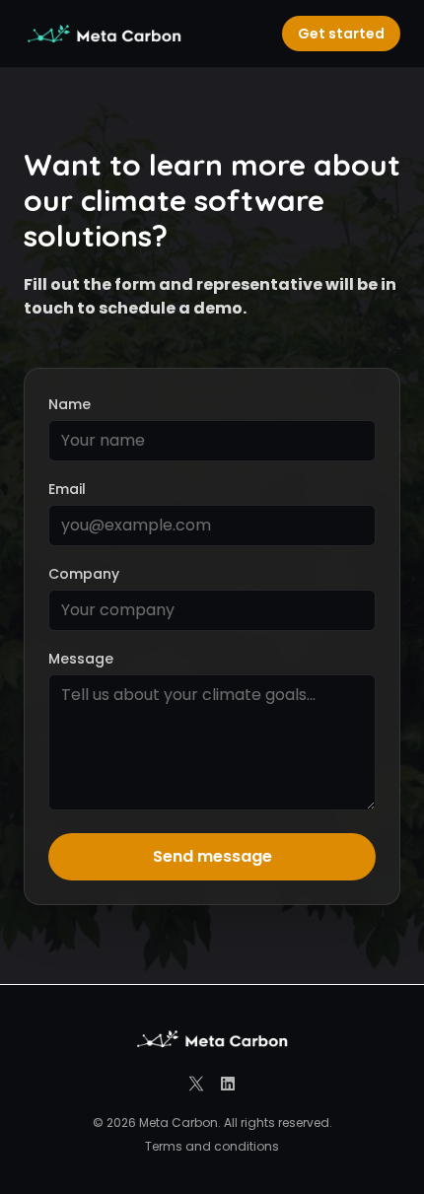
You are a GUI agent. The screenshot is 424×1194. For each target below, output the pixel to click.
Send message (212, 856)
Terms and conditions (212, 1147)
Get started (341, 33)
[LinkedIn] (228, 1083)
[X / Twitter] (196, 1083)
